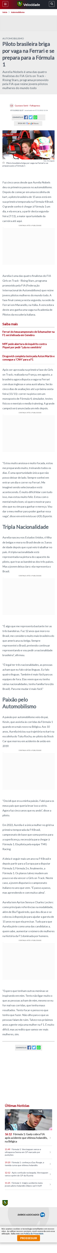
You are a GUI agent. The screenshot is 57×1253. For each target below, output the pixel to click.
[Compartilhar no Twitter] (31, 118)
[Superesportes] (19, 4)
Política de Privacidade (33, 1234)
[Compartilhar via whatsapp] (35, 117)
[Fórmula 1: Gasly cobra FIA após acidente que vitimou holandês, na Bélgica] (28, 1119)
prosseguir (28, 1238)
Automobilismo (18, 12)
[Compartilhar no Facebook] (26, 118)
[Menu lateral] (5, 4)
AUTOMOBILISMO (13, 38)
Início (4, 12)
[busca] (52, 4)
